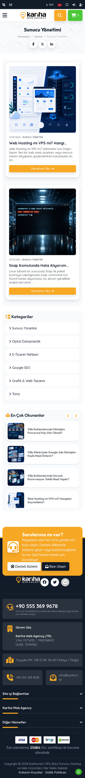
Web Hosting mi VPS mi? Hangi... (38, 143)
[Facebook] (44, 582)
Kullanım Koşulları (31, 772)
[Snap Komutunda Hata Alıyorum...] (42, 222)
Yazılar (38, 36)
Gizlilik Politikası (55, 772)
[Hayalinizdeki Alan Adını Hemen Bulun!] (60, 15)
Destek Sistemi (25, 566)
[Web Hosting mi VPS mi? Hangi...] (42, 99)
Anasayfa (24, 36)
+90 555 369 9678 (37, 606)
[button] (60, 4)
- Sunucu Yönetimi (31, 137)
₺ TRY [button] (50, 4)
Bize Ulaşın (57, 566)
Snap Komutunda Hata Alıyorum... (38, 265)
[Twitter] (55, 582)
